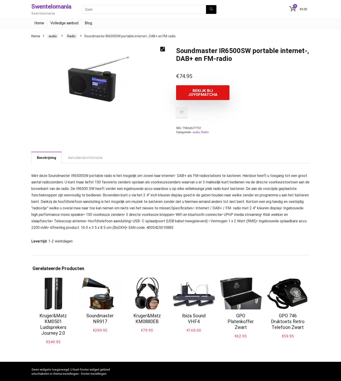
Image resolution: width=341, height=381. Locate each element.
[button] (162, 49)
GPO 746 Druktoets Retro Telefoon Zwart (288, 321)
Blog (88, 23)
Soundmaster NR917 (100, 318)
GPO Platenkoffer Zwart (241, 321)
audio (53, 36)
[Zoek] (211, 9)
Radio (71, 36)
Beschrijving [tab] (46, 158)
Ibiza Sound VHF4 (194, 318)
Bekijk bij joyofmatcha (202, 92)
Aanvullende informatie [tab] (85, 158)
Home (39, 23)
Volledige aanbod (64, 23)
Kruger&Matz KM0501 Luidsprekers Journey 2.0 (53, 324)
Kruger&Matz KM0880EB (147, 318)
